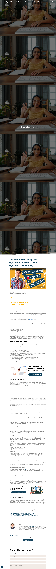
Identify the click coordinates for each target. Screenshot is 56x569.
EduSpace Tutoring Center (32, 526)
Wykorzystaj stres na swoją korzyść (17, 309)
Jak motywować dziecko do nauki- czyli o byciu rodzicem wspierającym (23, 513)
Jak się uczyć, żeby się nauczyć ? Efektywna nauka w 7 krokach (21, 514)
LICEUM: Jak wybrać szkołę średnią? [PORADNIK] (19, 512)
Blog (29, 1)
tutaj (32, 335)
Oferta (25, 1)
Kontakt (38, 1)
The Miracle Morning (29, 465)
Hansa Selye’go (27, 383)
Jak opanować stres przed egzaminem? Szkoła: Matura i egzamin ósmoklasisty (24, 515)
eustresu (30, 319)
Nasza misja (34, 1)
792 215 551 (11, 534)
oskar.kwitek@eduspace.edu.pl (14, 535)
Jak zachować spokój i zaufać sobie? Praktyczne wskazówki (21, 306)
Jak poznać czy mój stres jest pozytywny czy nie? (19, 302)
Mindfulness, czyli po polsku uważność (17, 516)
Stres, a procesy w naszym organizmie (17, 304)
